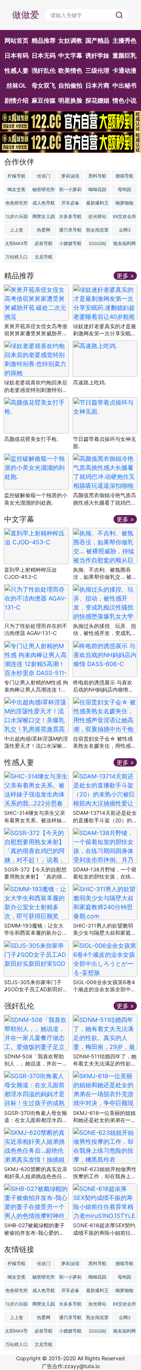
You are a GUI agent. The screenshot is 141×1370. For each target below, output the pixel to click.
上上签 (16, 230)
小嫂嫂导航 (70, 243)
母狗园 (124, 189)
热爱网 (43, 230)
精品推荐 (44, 40)
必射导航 (44, 243)
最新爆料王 (97, 203)
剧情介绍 (17, 100)
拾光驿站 (97, 216)
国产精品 (97, 40)
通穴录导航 (70, 230)
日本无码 (44, 55)
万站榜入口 (16, 257)
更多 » (125, 275)
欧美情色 (70, 70)
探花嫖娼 (97, 100)
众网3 (124, 230)
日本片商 (97, 85)
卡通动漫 (124, 70)
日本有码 (17, 55)
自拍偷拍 (70, 85)
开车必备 (70, 203)
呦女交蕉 (17, 189)
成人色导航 (43, 203)
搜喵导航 (124, 176)
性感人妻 (17, 70)
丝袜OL (16, 85)
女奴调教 (70, 40)
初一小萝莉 (70, 189)
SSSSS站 (97, 243)
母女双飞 (44, 85)
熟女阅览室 (97, 230)
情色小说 (124, 100)
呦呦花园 (97, 189)
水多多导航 (70, 216)
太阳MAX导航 (16, 245)
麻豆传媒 (44, 100)
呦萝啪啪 (124, 203)
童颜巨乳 (124, 55)
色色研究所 (16, 203)
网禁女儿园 (43, 216)
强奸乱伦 (44, 70)
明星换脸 (70, 100)
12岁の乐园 (16, 216)
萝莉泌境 (70, 176)
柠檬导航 (17, 176)
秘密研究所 (43, 189)
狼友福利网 (124, 243)
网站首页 (17, 40)
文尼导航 (44, 257)
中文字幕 (70, 55)
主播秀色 (124, 40)
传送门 (43, 176)
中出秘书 (124, 85)
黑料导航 (97, 176)
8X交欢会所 (124, 216)
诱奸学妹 (97, 55)
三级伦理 (97, 70)
